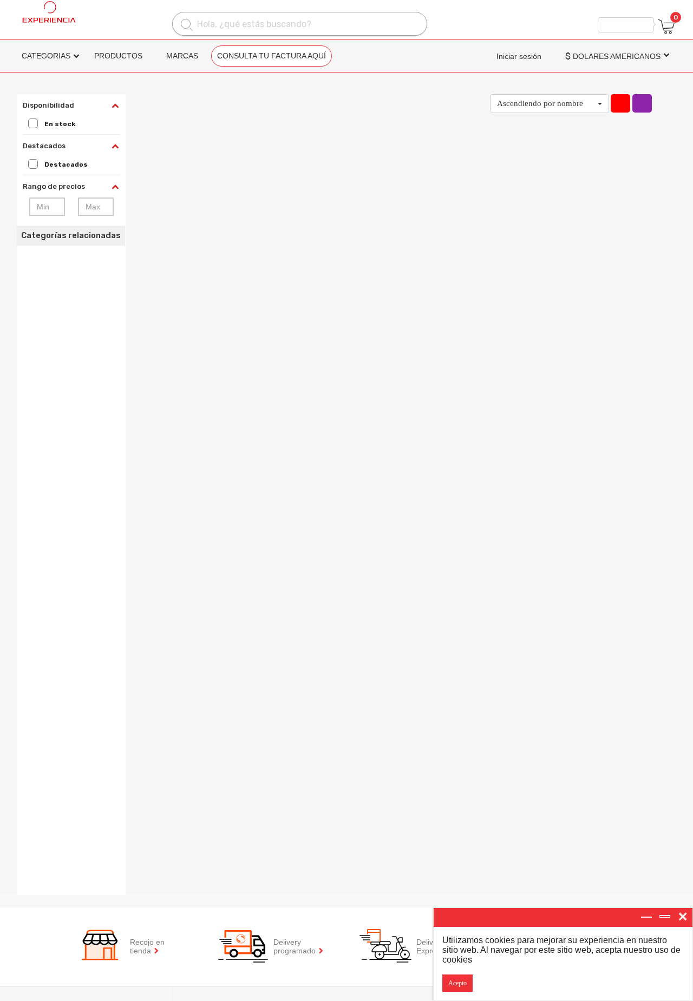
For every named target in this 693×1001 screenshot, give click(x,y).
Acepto (457, 983)
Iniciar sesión (518, 56)
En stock (59, 124)
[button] (549, 103)
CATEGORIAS (46, 55)
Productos (118, 55)
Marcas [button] (182, 55)
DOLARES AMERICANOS (613, 56)
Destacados (66, 164)
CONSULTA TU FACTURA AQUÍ (271, 55)
